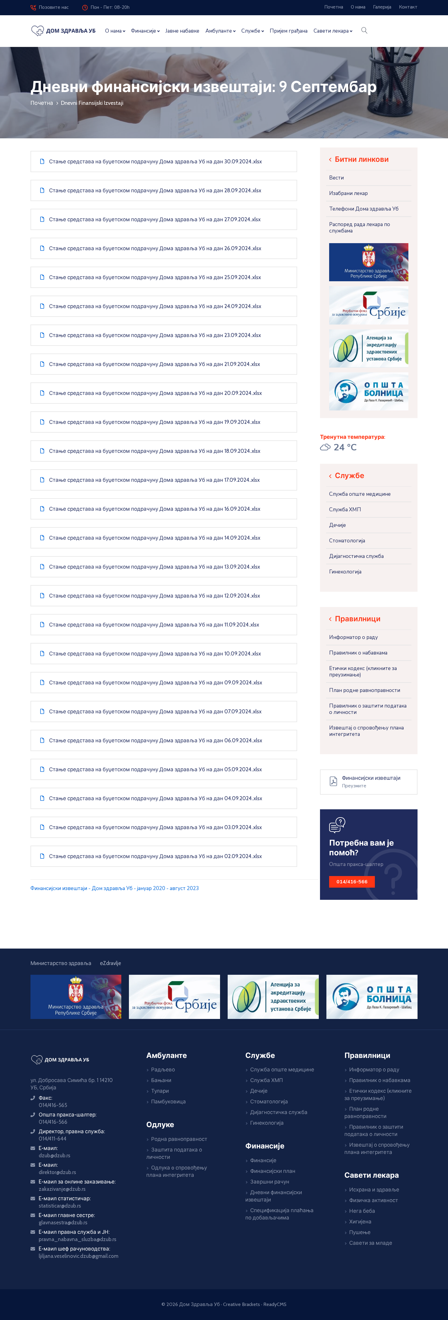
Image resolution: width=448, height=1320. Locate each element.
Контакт (408, 7)
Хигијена (360, 1222)
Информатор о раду (353, 637)
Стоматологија (347, 540)
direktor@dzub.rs (57, 1172)
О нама (358, 7)
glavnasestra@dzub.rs (63, 1222)
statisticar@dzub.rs (60, 1206)
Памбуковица (168, 1101)
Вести (336, 177)
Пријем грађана (289, 31)
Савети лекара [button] (331, 31)
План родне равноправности (364, 690)
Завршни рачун (269, 1182)
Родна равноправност (179, 1139)
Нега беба (362, 1211)
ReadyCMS (274, 1304)
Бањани (161, 1080)
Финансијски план (272, 1171)
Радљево (163, 1069)
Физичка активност (373, 1200)
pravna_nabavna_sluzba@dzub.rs (77, 1239)
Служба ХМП (345, 509)
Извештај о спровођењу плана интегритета (366, 731)
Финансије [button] (143, 31)
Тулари (160, 1091)
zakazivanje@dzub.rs (62, 1189)
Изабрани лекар (348, 193)
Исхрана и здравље (374, 1190)
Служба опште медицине (360, 494)
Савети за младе (370, 1243)
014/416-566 (53, 1122)
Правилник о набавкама (358, 652)
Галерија (382, 7)
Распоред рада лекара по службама (359, 227)
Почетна (333, 7)
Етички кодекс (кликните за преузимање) (363, 671)
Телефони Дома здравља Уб (364, 208)
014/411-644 (52, 1139)
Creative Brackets (241, 1304)
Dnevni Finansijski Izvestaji (92, 103)
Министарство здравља (60, 963)
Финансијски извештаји (371, 778)
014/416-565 (53, 1105)
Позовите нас (52, 7)
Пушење (360, 1232)
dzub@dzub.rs (54, 1155)
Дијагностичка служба (356, 556)
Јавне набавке (182, 31)
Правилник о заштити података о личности (368, 709)
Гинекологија (345, 571)
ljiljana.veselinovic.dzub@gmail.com (78, 1256)
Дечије (337, 525)
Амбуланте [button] (218, 31)
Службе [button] (250, 31)
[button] (364, 31)
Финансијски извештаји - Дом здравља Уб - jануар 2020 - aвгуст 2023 (114, 888)
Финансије (263, 1160)
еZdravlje (110, 963)
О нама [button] (113, 31)
